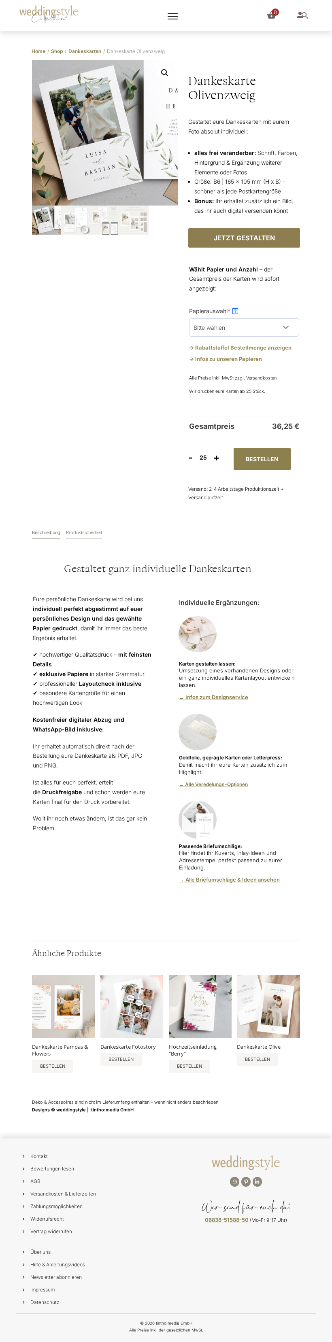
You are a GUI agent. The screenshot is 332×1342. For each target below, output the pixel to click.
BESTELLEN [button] (52, 1066)
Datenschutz (45, 1302)
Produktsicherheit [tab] (84, 532)
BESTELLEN (262, 459)
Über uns (40, 1252)
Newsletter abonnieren (56, 1277)
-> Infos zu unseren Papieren (225, 359)
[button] (164, 73)
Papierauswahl (222, 310)
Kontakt (39, 1156)
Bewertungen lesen (52, 1169)
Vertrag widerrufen (51, 1231)
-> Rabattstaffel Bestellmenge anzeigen (240, 347)
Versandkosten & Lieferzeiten (63, 1194)
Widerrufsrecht (47, 1219)
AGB (35, 1181)
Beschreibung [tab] (46, 532)
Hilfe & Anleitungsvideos (57, 1264)
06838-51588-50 (227, 1220)
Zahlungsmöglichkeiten (56, 1206)
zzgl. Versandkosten (256, 378)
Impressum (42, 1290)
